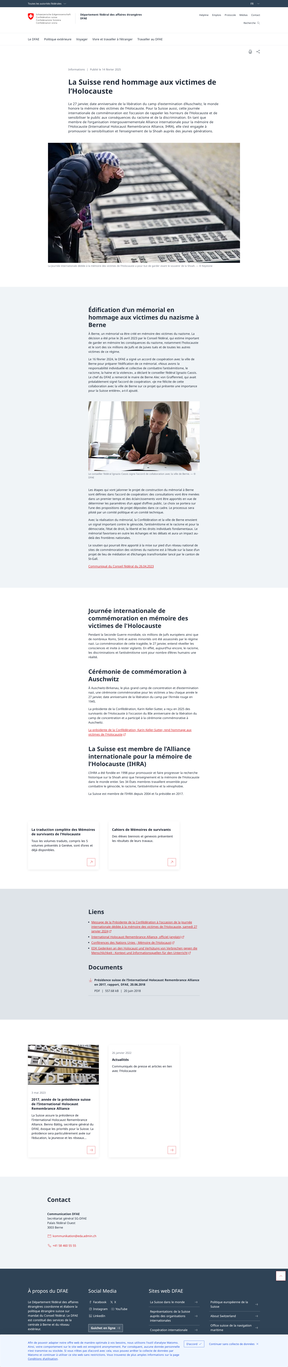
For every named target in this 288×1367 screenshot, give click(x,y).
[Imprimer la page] (250, 51)
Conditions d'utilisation (43, 1359)
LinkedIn (99, 1316)
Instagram (100, 1309)
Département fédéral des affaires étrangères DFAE (111, 16)
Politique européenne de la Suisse (229, 1304)
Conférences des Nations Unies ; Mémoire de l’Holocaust (131, 943)
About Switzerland (223, 1316)
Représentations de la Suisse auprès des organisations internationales (170, 1315)
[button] (34, 39)
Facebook (99, 1302)
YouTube (121, 1309)
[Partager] (258, 51)
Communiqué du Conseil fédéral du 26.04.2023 (121, 566)
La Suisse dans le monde (167, 1302)
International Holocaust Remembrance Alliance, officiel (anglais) (136, 937)
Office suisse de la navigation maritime (231, 1327)
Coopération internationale (169, 1330)
